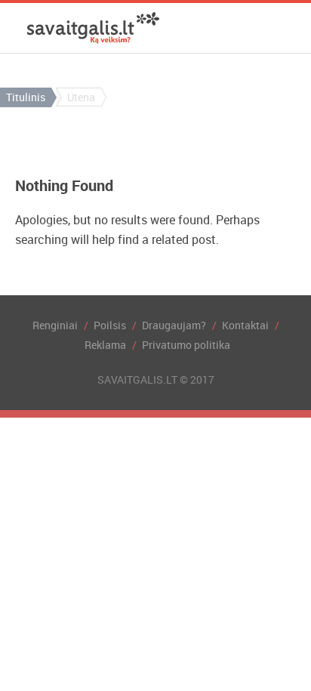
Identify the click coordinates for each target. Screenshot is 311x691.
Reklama (105, 345)
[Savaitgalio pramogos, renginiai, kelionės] (93, 28)
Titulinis (25, 97)
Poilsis (110, 325)
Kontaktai (245, 325)
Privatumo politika (186, 345)
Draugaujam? (174, 325)
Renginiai (55, 325)
